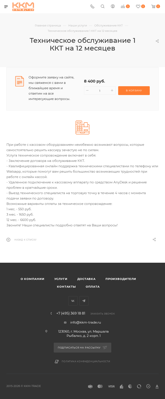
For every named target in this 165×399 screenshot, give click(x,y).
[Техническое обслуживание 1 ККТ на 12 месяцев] (82, 127)
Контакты (66, 286)
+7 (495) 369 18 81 (70, 313)
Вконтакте (73, 300)
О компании (32, 279)
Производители (120, 279)
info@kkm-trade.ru (85, 322)
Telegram (84, 300)
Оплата (93, 286)
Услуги (60, 279)
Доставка (86, 279)
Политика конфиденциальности (86, 361)
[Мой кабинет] (113, 7)
